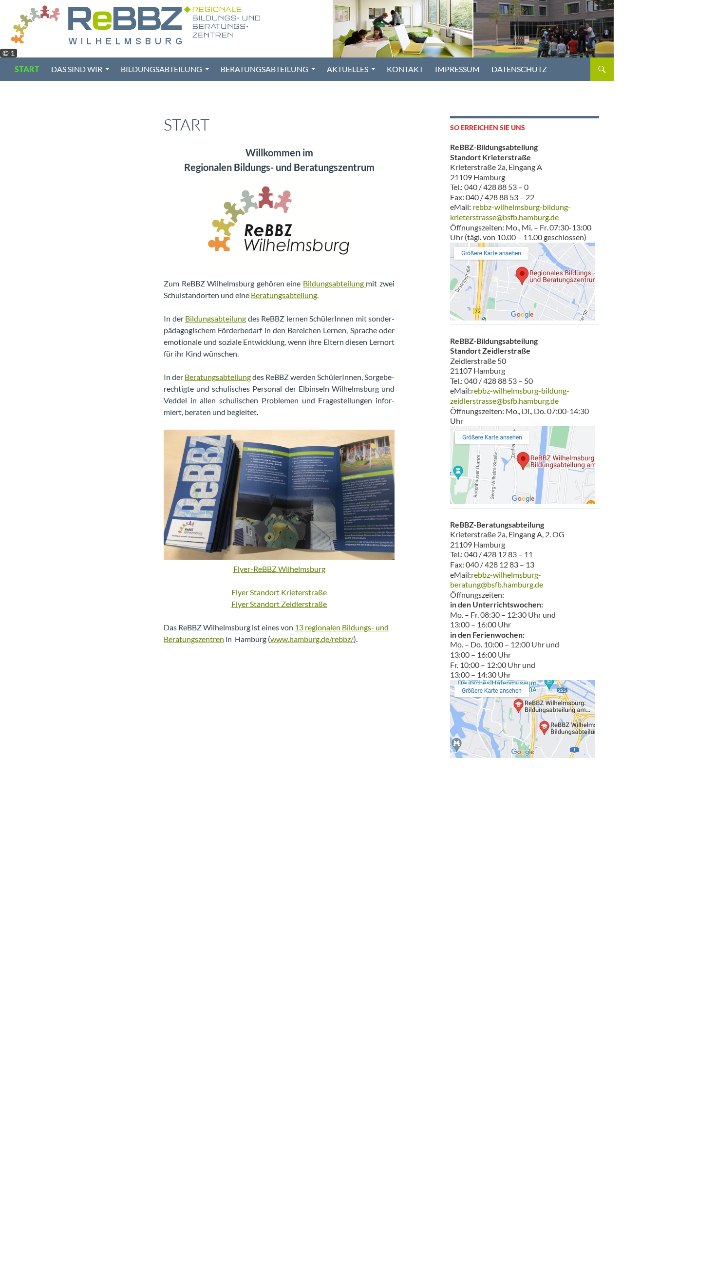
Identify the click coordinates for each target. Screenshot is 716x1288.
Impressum (457, 69)
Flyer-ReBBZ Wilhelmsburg (279, 568)
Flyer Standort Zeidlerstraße (279, 603)
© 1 (8, 53)
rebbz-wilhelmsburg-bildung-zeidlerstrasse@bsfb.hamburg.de (509, 395)
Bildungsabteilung (161, 69)
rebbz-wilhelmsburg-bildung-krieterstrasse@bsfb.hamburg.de (510, 212)
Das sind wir (76, 69)
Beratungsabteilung (264, 69)
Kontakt (405, 69)
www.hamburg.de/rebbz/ (312, 639)
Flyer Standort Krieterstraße (279, 592)
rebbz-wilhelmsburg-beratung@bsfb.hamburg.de (496, 579)
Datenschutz (519, 69)
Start (27, 69)
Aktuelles (347, 69)
